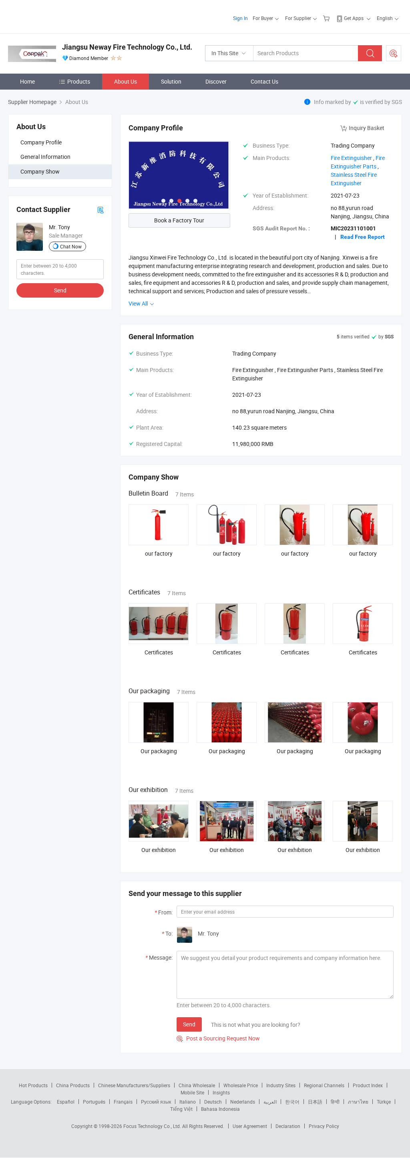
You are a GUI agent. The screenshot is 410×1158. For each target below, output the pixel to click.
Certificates (159, 652)
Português (94, 1101)
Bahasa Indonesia (220, 1109)
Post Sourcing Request (393, 53)
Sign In (240, 18)
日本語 (315, 1101)
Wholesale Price (240, 1085)
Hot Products (33, 1085)
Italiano (187, 1101)
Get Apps (354, 18)
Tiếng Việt (181, 1109)
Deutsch (213, 1101)
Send (60, 290)
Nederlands (242, 1101)
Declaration (287, 1126)
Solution (171, 81)
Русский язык (156, 1101)
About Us (125, 81)
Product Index (368, 1085)
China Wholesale (197, 1085)
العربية (270, 1101)
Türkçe (384, 1101)
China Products (73, 1085)
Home (27, 81)
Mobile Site (192, 1092)
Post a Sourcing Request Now (218, 1038)
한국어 (292, 1101)
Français (123, 1101)
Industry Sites (280, 1085)
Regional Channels (324, 1085)
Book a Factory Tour (179, 220)
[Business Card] (100, 209)
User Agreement (250, 1126)
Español (65, 1101)
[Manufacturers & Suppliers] (59, 15)
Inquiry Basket (366, 128)
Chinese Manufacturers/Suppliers (134, 1085)
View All (139, 303)
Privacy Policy (324, 1126)
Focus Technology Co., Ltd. (152, 1126)
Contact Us (264, 81)
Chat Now (71, 246)
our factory (159, 553)
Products (78, 81)
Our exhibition (158, 850)
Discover (216, 81)
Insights (221, 1092)
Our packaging (159, 751)
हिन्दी (335, 1101)
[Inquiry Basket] (327, 18)
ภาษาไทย (358, 1101)
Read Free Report (362, 237)
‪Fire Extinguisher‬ (351, 158)
